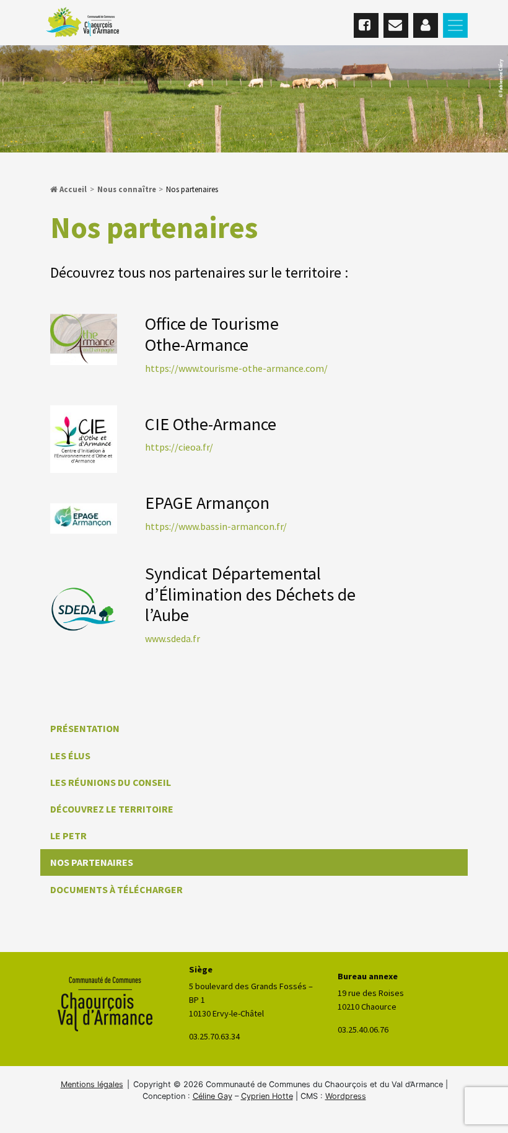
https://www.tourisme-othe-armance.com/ (236, 368)
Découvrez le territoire (111, 809)
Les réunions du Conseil (110, 782)
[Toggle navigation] (455, 25)
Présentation (85, 728)
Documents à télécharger (116, 889)
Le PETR (68, 835)
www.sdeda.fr (172, 638)
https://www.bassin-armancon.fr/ (216, 526)
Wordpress (345, 1096)
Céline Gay (212, 1096)
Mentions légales (92, 1084)
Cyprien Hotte (267, 1096)
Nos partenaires (91, 862)
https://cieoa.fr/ (179, 447)
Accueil (72, 189)
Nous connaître (126, 189)
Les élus (70, 755)
